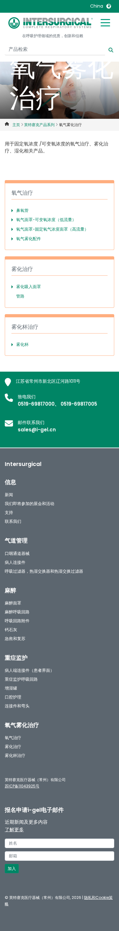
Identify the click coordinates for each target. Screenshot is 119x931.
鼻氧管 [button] (22, 210)
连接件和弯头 (17, 706)
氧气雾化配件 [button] (28, 239)
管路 (20, 296)
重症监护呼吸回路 (21, 679)
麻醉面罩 (13, 603)
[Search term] (107, 49)
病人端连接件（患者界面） (29, 670)
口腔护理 (13, 697)
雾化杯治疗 (15, 755)
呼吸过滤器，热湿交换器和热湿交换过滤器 (44, 571)
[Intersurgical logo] (50, 23)
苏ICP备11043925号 (22, 786)
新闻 (9, 495)
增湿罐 (11, 688)
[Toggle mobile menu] (105, 22)
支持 (9, 512)
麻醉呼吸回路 (17, 612)
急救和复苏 (15, 639)
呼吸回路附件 (17, 621)
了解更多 (14, 829)
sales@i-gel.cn (37, 429)
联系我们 (13, 521)
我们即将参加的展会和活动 (29, 504)
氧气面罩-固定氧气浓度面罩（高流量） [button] (52, 229)
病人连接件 (15, 562)
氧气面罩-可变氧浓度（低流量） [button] (46, 220)
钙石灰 (11, 630)
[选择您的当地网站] (109, 6)
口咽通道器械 (17, 553)
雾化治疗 (13, 747)
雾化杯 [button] (22, 344)
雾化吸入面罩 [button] (28, 287)
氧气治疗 (13, 738)
